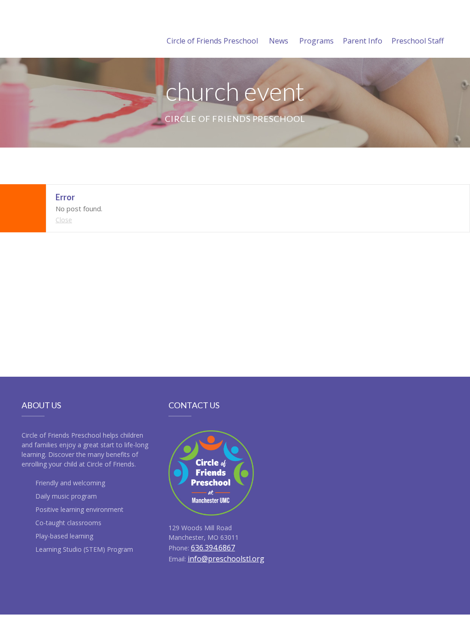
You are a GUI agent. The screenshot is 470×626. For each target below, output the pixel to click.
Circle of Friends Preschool (212, 41)
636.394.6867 (213, 548)
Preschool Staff (418, 41)
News (278, 41)
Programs (316, 41)
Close (64, 219)
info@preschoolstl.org (226, 559)
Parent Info (362, 41)
